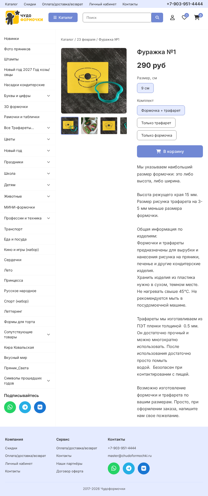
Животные (13, 196)
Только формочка (156, 135)
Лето (8, 270)
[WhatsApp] (10, 407)
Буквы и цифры (17, 95)
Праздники (13, 162)
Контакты (130, 4)
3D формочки (16, 106)
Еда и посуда (15, 239)
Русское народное (20, 291)
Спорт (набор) (16, 301)
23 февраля (86, 39)
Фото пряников (17, 49)
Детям (9, 185)
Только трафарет (156, 123)
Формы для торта (19, 321)
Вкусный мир (15, 357)
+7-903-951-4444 (185, 3)
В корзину (173, 151)
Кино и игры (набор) (21, 249)
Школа (9, 173)
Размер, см (147, 78)
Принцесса (13, 280)
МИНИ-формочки (19, 207)
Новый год (13, 150)
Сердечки (12, 260)
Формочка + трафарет (161, 110)
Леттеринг (13, 311)
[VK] (40, 407)
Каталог (11, 4)
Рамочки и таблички (21, 117)
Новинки (11, 38)
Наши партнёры (69, 463)
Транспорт (13, 229)
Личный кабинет (102, 4)
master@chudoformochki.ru (130, 456)
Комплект (145, 100)
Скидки (30, 4)
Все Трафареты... (19, 127)
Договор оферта (69, 471)
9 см (145, 88)
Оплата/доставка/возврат (62, 4)
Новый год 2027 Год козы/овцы (27, 72)
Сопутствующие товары (18, 334)
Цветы (9, 139)
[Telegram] (25, 407)
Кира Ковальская (19, 347)
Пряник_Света (16, 368)
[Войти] (172, 17)
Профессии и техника (23, 218)
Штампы (11, 59)
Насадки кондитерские (24, 85)
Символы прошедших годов (23, 380)
